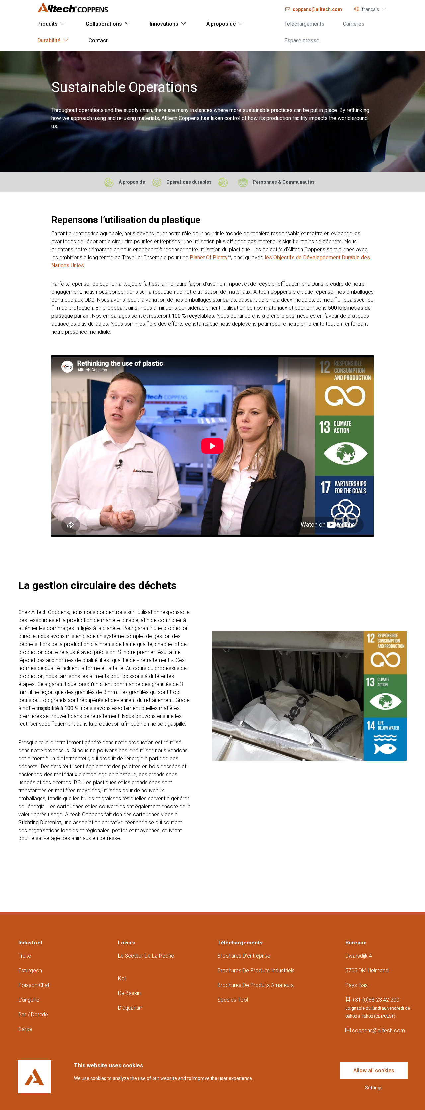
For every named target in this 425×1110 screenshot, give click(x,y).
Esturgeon (30, 970)
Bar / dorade (33, 1014)
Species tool (232, 1000)
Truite (24, 956)
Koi (122, 978)
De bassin (129, 993)
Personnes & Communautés (284, 182)
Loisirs (126, 943)
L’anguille (28, 1000)
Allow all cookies (373, 1070)
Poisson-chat (33, 985)
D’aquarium (131, 1008)
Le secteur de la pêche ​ (146, 956)
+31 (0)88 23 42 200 (375, 1000)
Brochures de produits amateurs (255, 985)
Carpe (25, 1029)
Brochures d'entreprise (243, 956)
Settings (373, 1087)
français (370, 9)
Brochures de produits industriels (256, 970)
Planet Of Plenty (209, 257)
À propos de (132, 182)
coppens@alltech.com (378, 1030)
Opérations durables (189, 182)
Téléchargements (240, 943)
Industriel (30, 943)
